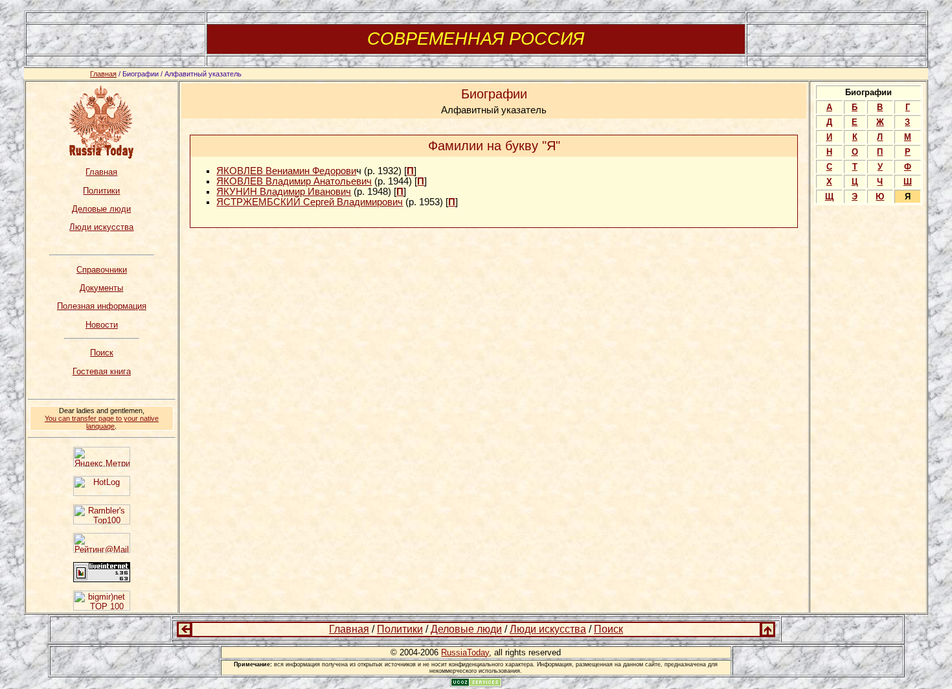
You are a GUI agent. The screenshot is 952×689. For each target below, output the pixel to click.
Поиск (101, 352)
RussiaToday (465, 652)
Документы (101, 288)
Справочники (101, 270)
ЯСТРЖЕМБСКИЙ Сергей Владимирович (309, 202)
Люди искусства (101, 227)
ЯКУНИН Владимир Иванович (283, 191)
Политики (101, 191)
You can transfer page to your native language (102, 422)
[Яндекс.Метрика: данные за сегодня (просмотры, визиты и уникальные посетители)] (101, 457)
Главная (103, 74)
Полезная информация (101, 306)
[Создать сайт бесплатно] (476, 684)
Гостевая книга (102, 371)
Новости (101, 325)
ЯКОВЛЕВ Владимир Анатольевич (294, 181)
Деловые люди (101, 209)
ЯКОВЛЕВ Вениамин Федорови (286, 171)
